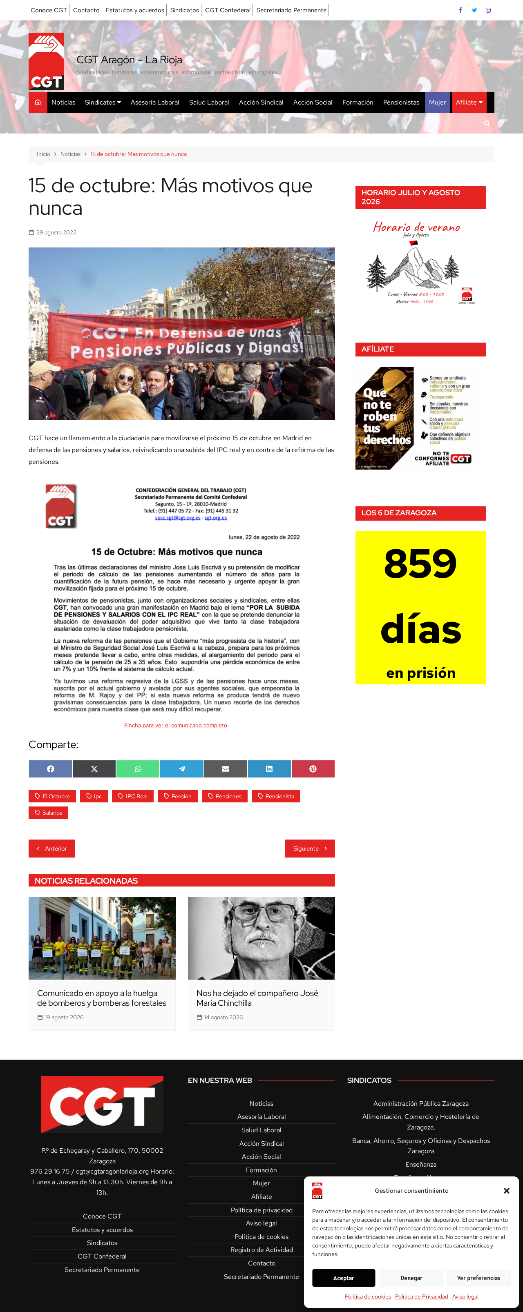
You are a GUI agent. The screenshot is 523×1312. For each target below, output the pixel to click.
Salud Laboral (209, 102)
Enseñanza (420, 1164)
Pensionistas (401, 102)
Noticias (63, 102)
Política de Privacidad (421, 1296)
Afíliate (466, 102)
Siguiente (306, 848)
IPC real (137, 796)
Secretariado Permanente (291, 10)
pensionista (280, 796)
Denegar (411, 1278)
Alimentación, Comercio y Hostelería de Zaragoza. (420, 1122)
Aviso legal (465, 1296)
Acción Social (313, 102)
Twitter (474, 10)
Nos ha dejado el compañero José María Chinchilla (257, 998)
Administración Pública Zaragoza (421, 1103)
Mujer (437, 102)
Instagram (488, 10)
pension (182, 796)
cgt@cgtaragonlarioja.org (112, 1171)
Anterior (56, 848)
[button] (507, 1191)
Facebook (460, 10)
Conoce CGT (49, 10)
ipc (98, 796)
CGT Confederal (227, 10)
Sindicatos (184, 10)
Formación (357, 102)
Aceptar (343, 1278)
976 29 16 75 (50, 1171)
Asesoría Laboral (155, 102)
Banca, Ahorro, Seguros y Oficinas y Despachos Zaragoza (421, 1146)
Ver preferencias (479, 1278)
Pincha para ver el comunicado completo (175, 725)
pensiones (228, 796)
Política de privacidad (262, 1210)
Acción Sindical (261, 102)
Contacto (86, 10)
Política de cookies (368, 1296)
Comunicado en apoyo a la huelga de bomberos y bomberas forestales (101, 998)
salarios (52, 812)
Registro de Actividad (261, 1249)
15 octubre (56, 796)
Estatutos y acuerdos (135, 10)
